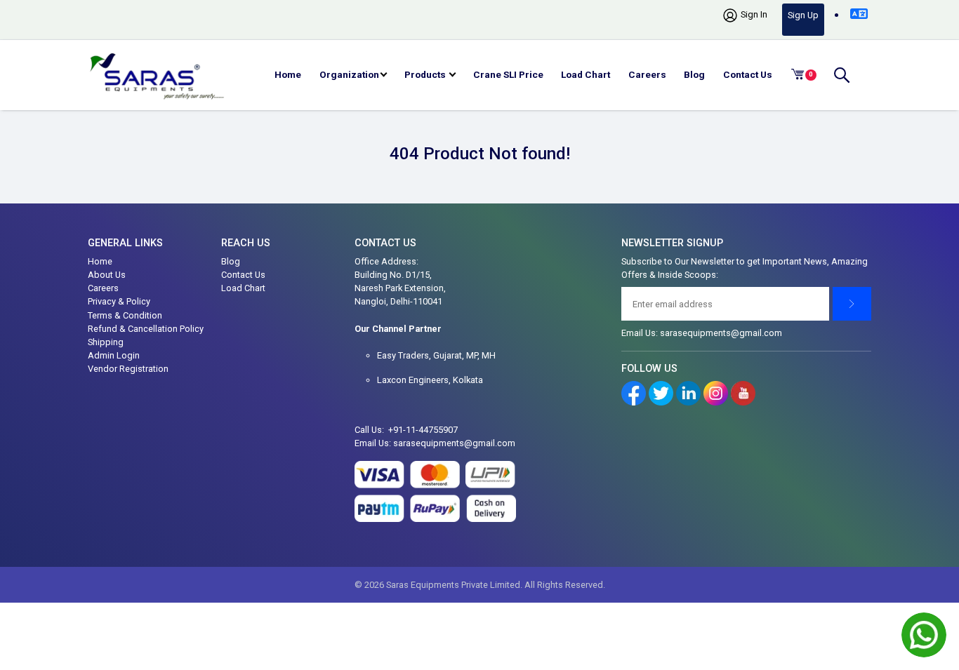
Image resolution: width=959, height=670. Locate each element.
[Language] (859, 14)
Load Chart (585, 74)
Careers (647, 74)
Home (288, 74)
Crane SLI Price (508, 74)
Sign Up (803, 15)
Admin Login (114, 355)
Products (426, 74)
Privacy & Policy (119, 301)
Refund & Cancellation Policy (146, 328)
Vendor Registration (128, 368)
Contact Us (747, 74)
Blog (694, 74)
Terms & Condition (125, 315)
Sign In (753, 14)
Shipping (106, 342)
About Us (107, 274)
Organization (349, 74)
